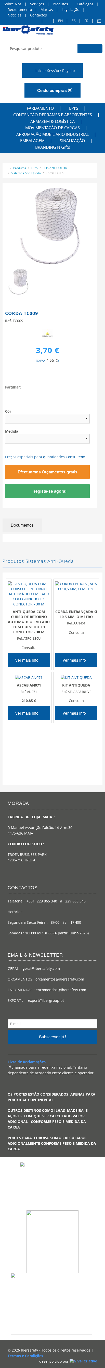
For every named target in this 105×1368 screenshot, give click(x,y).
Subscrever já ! (52, 1037)
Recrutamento (20, 9)
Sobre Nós (12, 4)
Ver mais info (27, 660)
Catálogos (85, 4)
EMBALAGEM (32, 140)
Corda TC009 (55, 173)
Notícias (14, 15)
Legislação (70, 9)
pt (99, 20)
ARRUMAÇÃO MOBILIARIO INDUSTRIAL (52, 134)
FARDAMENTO (40, 108)
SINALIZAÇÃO (72, 140)
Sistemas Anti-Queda (26, 173)
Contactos (38, 15)
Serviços (37, 4)
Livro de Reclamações (27, 1061)
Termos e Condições (25, 1355)
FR (86, 20)
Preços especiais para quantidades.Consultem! (45, 456)
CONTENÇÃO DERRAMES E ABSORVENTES (52, 114)
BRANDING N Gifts (52, 147)
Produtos (60, 4)
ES (74, 20)
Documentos (22, 525)
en (60, 20)
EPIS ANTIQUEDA (55, 168)
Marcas (47, 9)
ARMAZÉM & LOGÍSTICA (52, 121)
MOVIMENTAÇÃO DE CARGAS (52, 127)
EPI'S (73, 108)
